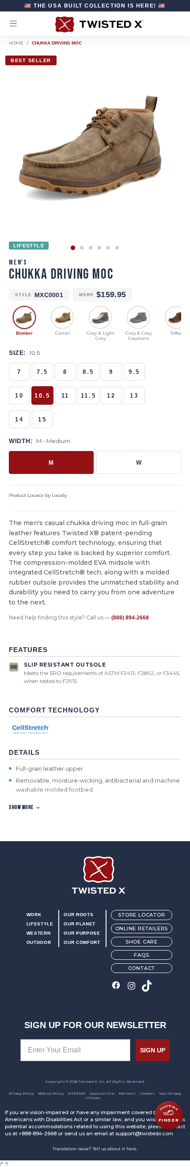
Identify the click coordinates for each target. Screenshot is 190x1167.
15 (42, 419)
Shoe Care (141, 942)
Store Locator (141, 915)
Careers (147, 1093)
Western (38, 933)
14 (19, 419)
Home (16, 43)
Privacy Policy (21, 1093)
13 (134, 395)
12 (111, 395)
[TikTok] (147, 986)
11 (65, 395)
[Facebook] (116, 986)
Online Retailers (141, 928)
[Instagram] (131, 986)
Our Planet (79, 923)
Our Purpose (82, 933)
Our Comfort (82, 942)
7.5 (42, 372)
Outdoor (39, 942)
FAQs (141, 955)
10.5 (42, 395)
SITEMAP (76, 1093)
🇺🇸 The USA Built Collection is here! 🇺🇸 (95, 6)
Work (34, 914)
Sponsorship (102, 1093)
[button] (73, 248)
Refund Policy (51, 1093)
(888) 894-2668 (130, 618)
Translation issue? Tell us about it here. (95, 1149)
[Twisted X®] (95, 24)
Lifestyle (40, 923)
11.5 (88, 395)
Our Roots (78, 914)
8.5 (88, 372)
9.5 (134, 372)
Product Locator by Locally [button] (38, 495)
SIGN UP (152, 1050)
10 (19, 395)
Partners (127, 1093)
